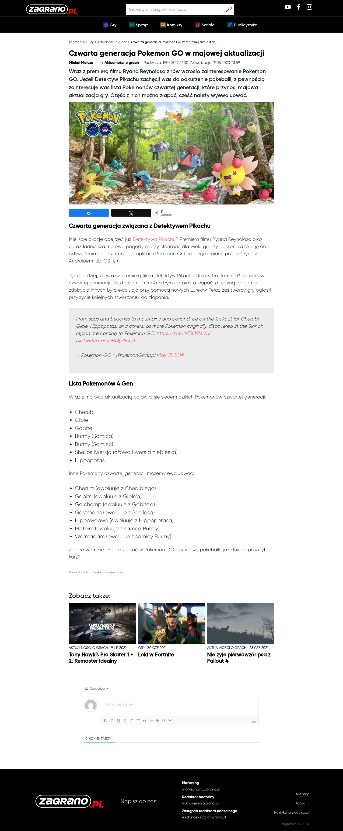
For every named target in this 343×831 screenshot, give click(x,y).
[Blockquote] (144, 721)
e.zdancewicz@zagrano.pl (204, 817)
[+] (170, 720)
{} (163, 720)
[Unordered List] (138, 721)
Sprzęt (142, 25)
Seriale (208, 25)
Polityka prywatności (291, 812)
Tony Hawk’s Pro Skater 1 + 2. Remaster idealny (101, 658)
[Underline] (118, 721)
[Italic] (112, 721)
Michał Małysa (81, 63)
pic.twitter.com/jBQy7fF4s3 (105, 340)
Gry (113, 25)
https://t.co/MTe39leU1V (183, 333)
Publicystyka (245, 25)
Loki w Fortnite (156, 654)
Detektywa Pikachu (154, 239)
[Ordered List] (131, 721)
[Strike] (125, 721)
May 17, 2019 (170, 355)
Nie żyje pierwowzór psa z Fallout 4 (239, 658)
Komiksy (174, 25)
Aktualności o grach (112, 42)
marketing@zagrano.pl (201, 789)
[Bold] (105, 721)
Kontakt (302, 803)
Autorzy (302, 794)
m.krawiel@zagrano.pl (200, 803)
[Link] (157, 721)
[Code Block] (151, 721)
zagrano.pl (77, 42)
